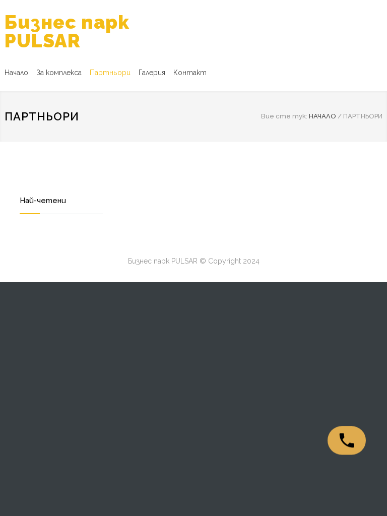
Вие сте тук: (284, 116)
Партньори (110, 73)
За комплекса (59, 73)
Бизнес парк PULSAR (67, 31)
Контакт (190, 73)
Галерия (152, 73)
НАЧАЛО (322, 116)
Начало (16, 73)
